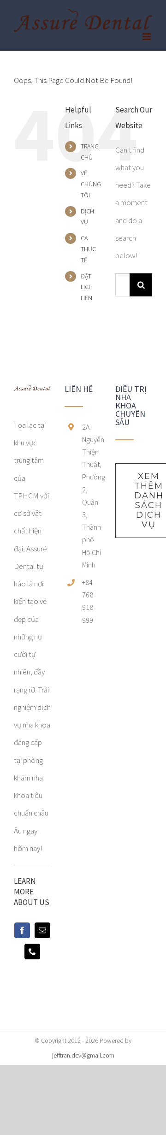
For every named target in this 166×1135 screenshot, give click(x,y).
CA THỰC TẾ (88, 249)
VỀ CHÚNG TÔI (91, 184)
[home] (32, 394)
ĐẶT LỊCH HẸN (87, 287)
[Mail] (42, 930)
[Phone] (32, 951)
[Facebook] (22, 930)
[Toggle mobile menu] (147, 36)
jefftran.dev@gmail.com (83, 1055)
